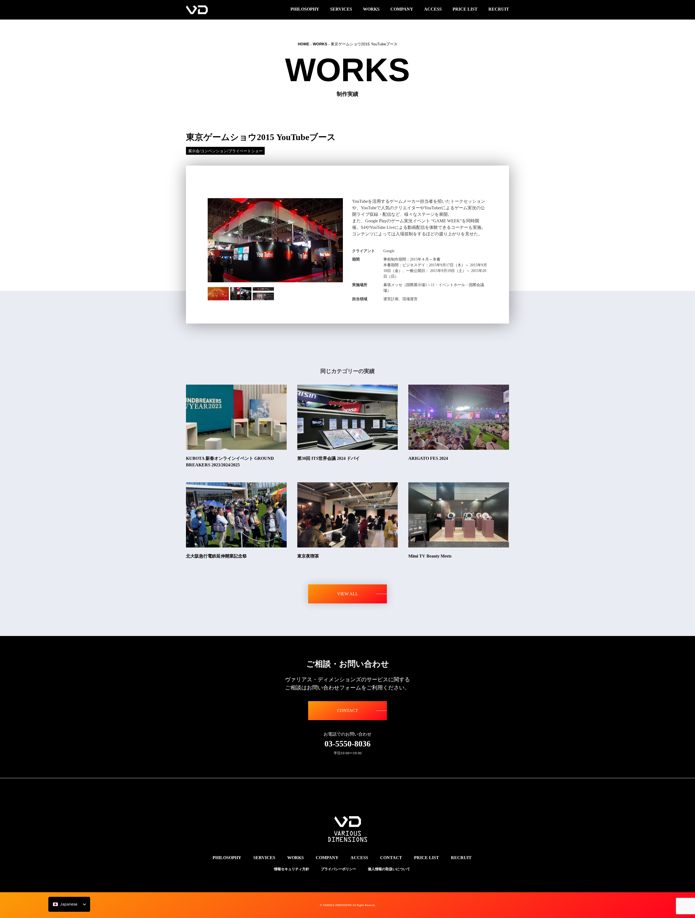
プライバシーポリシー (338, 869)
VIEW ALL (347, 593)
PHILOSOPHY (227, 857)
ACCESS (359, 857)
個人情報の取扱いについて (389, 869)
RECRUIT (461, 857)
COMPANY (327, 857)
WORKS (320, 44)
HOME (303, 44)
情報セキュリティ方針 (291, 869)
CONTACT (347, 710)
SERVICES (264, 857)
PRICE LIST (426, 857)
